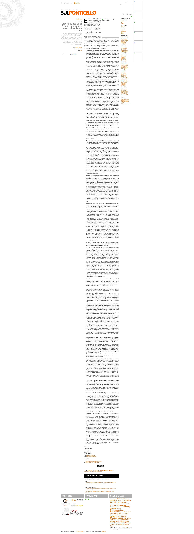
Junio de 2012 (123, 57)
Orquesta (123, 519)
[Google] (71, 54)
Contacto (122, 23)
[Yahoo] (72, 54)
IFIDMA (122, 102)
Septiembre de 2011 (124, 67)
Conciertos (90, 470)
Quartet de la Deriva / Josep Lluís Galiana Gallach (96, 484)
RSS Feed (78, 3)
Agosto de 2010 (124, 82)
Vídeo (127, 524)
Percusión (116, 521)
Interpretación (93, 471)
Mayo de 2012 (123, 58)
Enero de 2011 (123, 76)
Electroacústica (116, 510)
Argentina (115, 499)
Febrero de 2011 (124, 75)
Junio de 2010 (123, 84)
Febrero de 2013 (124, 48)
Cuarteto (121, 507)
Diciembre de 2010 (124, 77)
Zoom (122, 32)
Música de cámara (121, 516)
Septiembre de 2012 (124, 53)
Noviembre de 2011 (124, 65)
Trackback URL (105, 479)
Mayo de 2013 (123, 44)
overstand (104, 531)
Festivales (111, 470)
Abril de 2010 (123, 86)
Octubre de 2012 (124, 52)
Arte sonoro (121, 499)
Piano (122, 521)
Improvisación (86, 471)
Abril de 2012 (123, 59)
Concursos (124, 502)
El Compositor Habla (124, 100)
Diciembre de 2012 (124, 50)
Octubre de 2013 (124, 39)
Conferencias (113, 504)
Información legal (80, 531)
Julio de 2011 (123, 69)
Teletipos (122, 27)
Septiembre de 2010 (124, 81)
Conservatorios (96, 470)
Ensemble (102, 470)
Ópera (112, 526)
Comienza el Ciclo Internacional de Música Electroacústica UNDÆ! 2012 (101, 482)
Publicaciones (123, 31)
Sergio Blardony (79, 47)
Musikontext (79, 19)
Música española (118, 518)
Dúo (120, 508)
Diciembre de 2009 (124, 91)
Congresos (119, 504)
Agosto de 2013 (124, 41)
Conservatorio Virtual (125, 99)
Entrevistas (106, 470)
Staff (122, 22)
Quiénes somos (129, 2)
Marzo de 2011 (123, 74)
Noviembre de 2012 (124, 51)
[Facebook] (74, 54)
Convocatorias (114, 507)
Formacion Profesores (125, 101)
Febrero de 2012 (124, 61)
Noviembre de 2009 (124, 92)
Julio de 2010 (123, 83)
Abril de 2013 (123, 45)
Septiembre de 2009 (124, 94)
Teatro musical (99, 471)
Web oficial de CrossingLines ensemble (93, 461)
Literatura (113, 516)
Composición (126, 500)
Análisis (122, 33)
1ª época (122, 21)
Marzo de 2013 (123, 47)
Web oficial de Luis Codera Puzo (92, 462)
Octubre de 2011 (124, 66)
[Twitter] (76, 54)
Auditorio (122, 30)
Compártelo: (63, 54)
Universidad (119, 524)
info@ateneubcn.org (91, 455)
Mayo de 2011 (123, 72)
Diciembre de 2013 (124, 36)
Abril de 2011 (123, 73)
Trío (115, 524)
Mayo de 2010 (123, 85)
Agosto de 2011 (124, 68)
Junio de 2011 (123, 70)
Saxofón (124, 523)
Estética (112, 513)
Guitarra (125, 513)
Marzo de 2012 (123, 60)
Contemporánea (118, 505)
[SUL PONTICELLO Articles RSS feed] (74, 3)
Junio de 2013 (123, 43)
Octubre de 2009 (124, 93)
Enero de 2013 (123, 49)
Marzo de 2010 (123, 87)
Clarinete (119, 500)
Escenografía (127, 511)
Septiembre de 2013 (124, 40)
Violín (124, 524)
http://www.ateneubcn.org (91, 456)
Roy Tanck (126, 527)
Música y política (117, 519)
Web (81, 50)
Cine (116, 500)
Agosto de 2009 (124, 95)
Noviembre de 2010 (124, 78)
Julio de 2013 (123, 42)
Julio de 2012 (123, 56)
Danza (117, 508)
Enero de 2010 (123, 90)
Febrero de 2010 (124, 89)
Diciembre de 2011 (124, 64)
